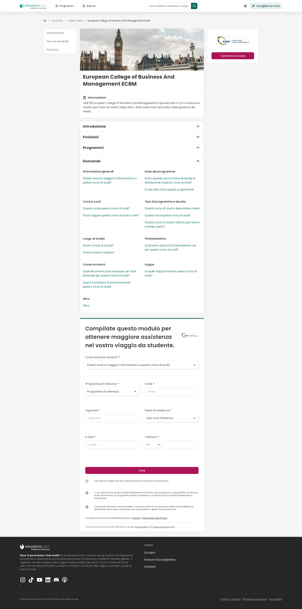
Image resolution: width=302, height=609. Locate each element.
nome (149, 384)
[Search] (194, 6)
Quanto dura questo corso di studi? (168, 215)
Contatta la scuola (233, 56)
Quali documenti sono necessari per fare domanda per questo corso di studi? (109, 273)
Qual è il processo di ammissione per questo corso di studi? (107, 284)
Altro (86, 305)
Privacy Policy (141, 526)
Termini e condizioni (230, 599)
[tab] (60, 33)
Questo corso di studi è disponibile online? (172, 208)
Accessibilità (275, 599)
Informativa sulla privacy (255, 599)
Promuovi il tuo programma (159, 559)
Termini (136, 518)
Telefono (152, 437)
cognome (92, 410)
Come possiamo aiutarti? (102, 357)
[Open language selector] (245, 6)
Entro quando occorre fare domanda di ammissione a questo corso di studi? (170, 180)
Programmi (66, 6)
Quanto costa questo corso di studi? (106, 208)
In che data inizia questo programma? (169, 189)
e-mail (90, 437)
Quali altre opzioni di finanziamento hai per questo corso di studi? (170, 247)
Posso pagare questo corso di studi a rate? (111, 215)
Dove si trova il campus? (98, 252)
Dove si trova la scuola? (98, 245)
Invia (142, 470)
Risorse (91, 6)
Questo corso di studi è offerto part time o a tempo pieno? (172, 224)
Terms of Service (161, 526)
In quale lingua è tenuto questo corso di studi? (171, 273)
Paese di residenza (158, 410)
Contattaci (150, 566)
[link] (119, 20)
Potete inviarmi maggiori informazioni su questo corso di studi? (110, 180)
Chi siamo (149, 552)
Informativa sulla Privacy (154, 518)
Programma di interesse (102, 384)
